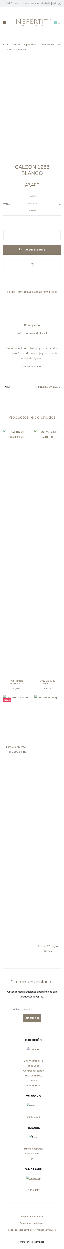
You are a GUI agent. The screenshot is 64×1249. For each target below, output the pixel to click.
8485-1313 (33, 1190)
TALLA (6, 204)
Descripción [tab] (32, 325)
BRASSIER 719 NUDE (16, 746)
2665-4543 (33, 1117)
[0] (59, 22)
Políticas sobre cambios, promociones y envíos (32, 1229)
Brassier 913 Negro (48, 946)
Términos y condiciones (32, 1223)
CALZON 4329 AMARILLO (47, 682)
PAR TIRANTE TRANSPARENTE (16, 682)
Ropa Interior (30, 44)
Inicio (6, 44)
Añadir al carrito (35, 249)
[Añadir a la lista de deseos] (32, 264)
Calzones (45, 44)
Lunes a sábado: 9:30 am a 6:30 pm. (33, 1153)
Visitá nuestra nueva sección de (31, 3)
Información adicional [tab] (32, 333)
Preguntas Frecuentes (32, 1216)
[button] (8, 235)
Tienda (16, 44)
